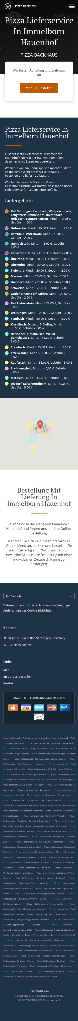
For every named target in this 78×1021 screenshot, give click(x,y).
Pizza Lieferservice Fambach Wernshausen (43, 955)
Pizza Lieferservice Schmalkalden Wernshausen (27, 950)
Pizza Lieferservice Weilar (51, 971)
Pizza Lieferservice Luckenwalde (45, 903)
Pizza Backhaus (25, 6)
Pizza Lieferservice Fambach (51, 960)
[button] (72, 6)
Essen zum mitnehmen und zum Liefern (37, 976)
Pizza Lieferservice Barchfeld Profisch (44, 815)
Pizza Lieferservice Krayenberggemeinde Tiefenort (35, 940)
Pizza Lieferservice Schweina (34, 867)
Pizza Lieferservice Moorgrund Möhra (34, 852)
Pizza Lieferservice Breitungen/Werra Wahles (39, 893)
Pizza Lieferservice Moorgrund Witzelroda (39, 841)
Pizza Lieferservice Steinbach (57, 945)
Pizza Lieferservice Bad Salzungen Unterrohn (26, 738)
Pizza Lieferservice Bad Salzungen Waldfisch (25, 774)
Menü (7, 670)
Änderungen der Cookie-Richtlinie (27, 610)
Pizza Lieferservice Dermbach (18, 971)
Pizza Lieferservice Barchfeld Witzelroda (23, 810)
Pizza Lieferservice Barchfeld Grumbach (46, 826)
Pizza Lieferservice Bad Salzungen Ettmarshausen (40, 758)
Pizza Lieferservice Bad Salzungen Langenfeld (50, 743)
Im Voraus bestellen (17, 677)
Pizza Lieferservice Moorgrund (57, 857)
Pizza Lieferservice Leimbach (34, 789)
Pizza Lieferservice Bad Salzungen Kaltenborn (26, 748)
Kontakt (9, 683)
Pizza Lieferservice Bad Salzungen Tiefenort (50, 769)
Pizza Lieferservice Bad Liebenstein (47, 914)
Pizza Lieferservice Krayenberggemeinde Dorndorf (50, 935)
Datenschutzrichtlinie (18, 605)
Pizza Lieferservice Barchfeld (52, 831)
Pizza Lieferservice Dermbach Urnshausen (51, 966)
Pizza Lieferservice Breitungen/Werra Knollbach (40, 878)
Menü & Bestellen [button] (39, 88)
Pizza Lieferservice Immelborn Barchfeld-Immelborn (32, 800)
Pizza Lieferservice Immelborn (57, 805)
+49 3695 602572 (20, 645)
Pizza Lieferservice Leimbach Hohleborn (23, 784)
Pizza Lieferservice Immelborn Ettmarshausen (50, 795)
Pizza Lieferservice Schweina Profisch (22, 862)
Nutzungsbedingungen (55, 605)
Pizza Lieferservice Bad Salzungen (56, 779)
